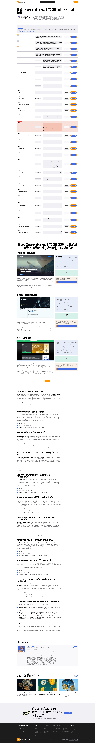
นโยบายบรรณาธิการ (21, 31)
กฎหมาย (36, 731)
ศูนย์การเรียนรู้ (46, 731)
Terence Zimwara (26, 16)
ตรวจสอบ (72, 732)
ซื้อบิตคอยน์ (55, 729)
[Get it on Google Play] (23, 728)
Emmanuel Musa (27, 17)
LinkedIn (72, 731)
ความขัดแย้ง (73, 729)
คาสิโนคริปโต (64, 729)
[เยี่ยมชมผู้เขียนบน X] (76, 647)
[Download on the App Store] (23, 731)
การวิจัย (45, 732)
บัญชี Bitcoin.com (56, 727)
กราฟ (45, 729)
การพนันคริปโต (64, 728)
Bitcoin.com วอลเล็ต (56, 728)
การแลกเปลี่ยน (64, 727)
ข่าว (44, 727)
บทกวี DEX (55, 731)
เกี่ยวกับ (36, 727)
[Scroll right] (77, 676)
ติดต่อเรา (36, 728)
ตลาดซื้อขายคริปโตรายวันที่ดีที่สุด (24, 693)
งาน (35, 735)
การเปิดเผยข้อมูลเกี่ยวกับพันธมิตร (30, 31)
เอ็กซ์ (72, 728)
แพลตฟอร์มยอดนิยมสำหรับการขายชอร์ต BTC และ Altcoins (67, 693)
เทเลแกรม (72, 727)
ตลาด (45, 728)
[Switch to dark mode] (71, 2)
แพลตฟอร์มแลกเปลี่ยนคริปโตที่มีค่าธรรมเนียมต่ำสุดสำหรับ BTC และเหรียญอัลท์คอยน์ (47, 694)
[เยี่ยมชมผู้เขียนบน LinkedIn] (74, 647)
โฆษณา (36, 729)
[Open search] (73, 2)
